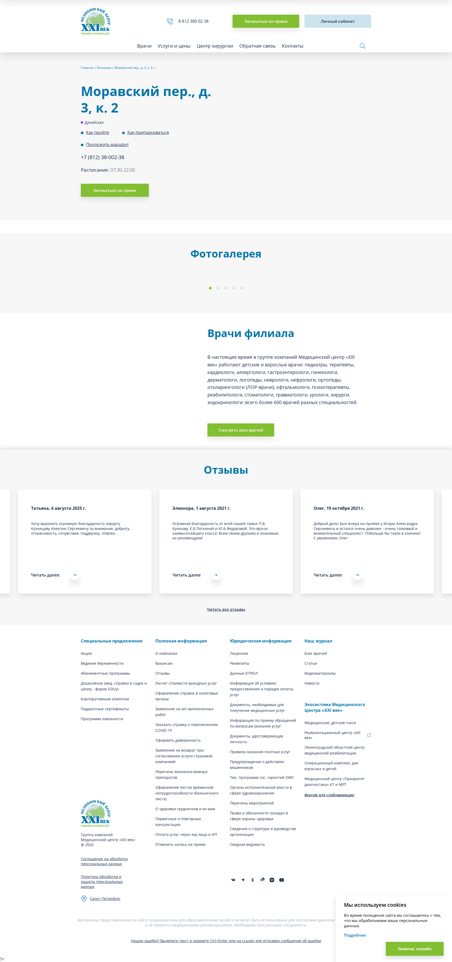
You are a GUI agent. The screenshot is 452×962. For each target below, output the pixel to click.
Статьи (310, 663)
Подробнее (355, 935)
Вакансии (164, 663)
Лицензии (239, 653)
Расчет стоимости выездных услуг (186, 683)
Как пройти (97, 132)
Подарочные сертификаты (105, 708)
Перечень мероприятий (252, 803)
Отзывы (162, 673)
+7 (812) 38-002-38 (102, 157)
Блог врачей (315, 653)
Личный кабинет (338, 21)
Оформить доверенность (178, 740)
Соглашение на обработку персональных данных (104, 861)
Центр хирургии (215, 46)
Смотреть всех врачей (241, 430)
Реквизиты (239, 663)
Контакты (292, 46)
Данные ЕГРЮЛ (244, 673)
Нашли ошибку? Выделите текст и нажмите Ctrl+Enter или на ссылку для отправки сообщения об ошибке (226, 940)
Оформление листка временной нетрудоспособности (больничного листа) (186, 793)
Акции (86, 653)
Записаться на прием (266, 21)
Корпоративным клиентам (105, 698)
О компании (166, 653)
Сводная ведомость (247, 844)
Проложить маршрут (107, 144)
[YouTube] (281, 880)
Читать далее (186, 575)
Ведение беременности (102, 663)
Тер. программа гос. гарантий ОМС (262, 777)
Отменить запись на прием (180, 844)
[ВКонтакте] (233, 880)
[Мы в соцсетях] (252, 880)
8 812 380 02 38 (194, 21)
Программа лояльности (102, 718)
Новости (311, 683)
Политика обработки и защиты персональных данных (102, 881)
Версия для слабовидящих (329, 794)
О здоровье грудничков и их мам (185, 808)
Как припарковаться (148, 132)
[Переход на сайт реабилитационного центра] (369, 735)
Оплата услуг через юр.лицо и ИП (186, 834)
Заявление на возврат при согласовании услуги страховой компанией (183, 756)
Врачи (144, 46)
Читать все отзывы (226, 609)
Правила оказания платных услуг (260, 751)
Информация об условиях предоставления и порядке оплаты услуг (261, 689)
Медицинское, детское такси (330, 722)
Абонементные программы (105, 673)
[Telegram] (243, 880)
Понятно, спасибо (415, 948)
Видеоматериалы (320, 673)
